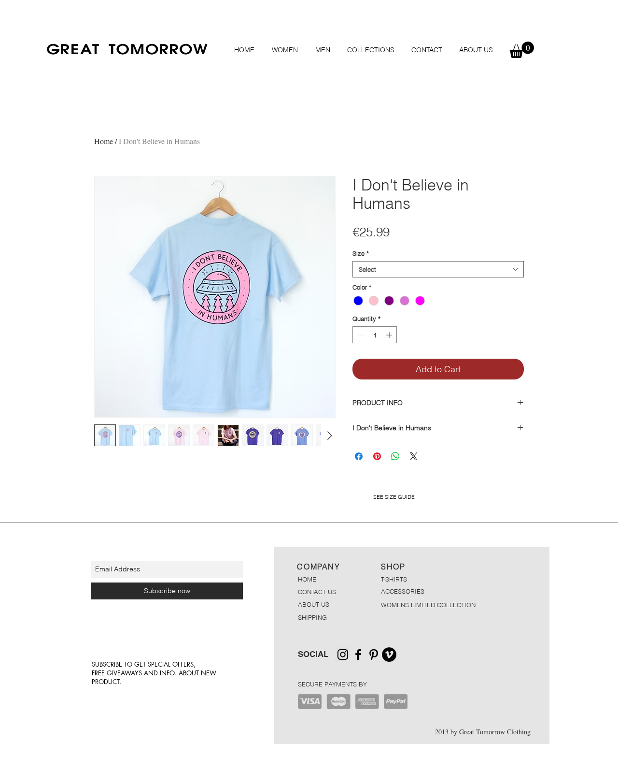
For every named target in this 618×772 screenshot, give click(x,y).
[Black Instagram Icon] (343, 654)
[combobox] (438, 269)
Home (103, 141)
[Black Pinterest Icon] (373, 654)
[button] (285, 50)
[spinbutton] (374, 335)
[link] (521, 50)
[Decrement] (359, 335)
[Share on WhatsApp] (395, 456)
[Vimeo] (389, 654)
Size (360, 253)
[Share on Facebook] (359, 456)
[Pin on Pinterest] (377, 456)
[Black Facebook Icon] (358, 654)
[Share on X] (414, 456)
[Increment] (390, 335)
